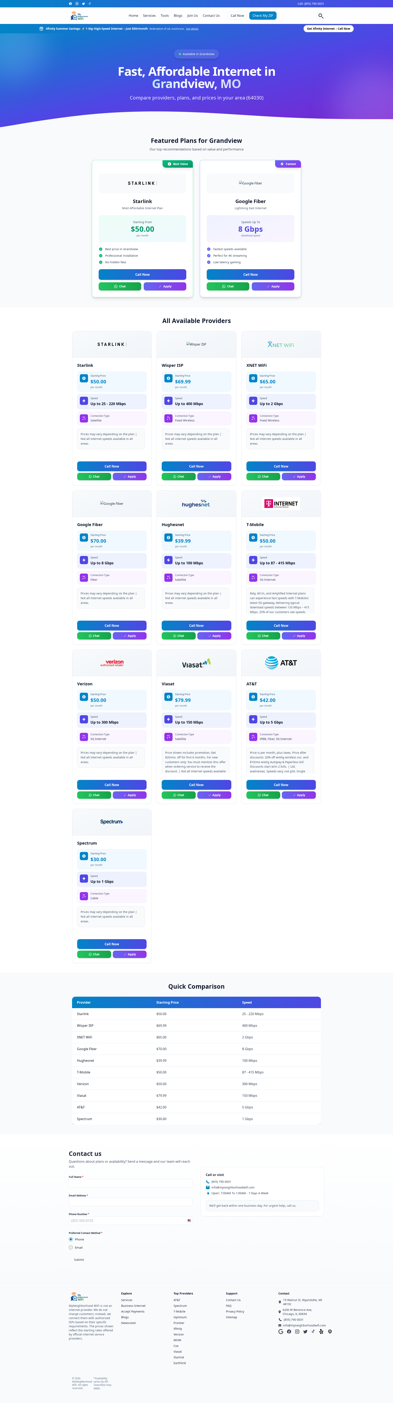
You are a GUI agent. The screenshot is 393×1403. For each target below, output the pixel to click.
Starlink (179, 1357)
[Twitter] (83, 3)
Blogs (178, 15)
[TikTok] (90, 3)
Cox (176, 1346)
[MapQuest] (330, 1331)
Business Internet (133, 1306)
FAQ (229, 1306)
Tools (165, 15)
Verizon (179, 1334)
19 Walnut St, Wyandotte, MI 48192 (302, 1302)
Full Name (76, 1177)
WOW (177, 1340)
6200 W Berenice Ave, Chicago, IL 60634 (297, 1312)
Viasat (178, 1351)
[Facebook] (70, 3)
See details (192, 28)
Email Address (78, 1195)
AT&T (177, 1300)
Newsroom (128, 1323)
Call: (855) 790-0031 (311, 4)
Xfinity (178, 1329)
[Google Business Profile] (280, 1331)
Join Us (192, 15)
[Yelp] (321, 1331)
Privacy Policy (235, 1311)
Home (133, 15)
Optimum (180, 1317)
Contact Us (211, 15)
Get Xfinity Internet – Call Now (328, 28)
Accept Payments (133, 1311)
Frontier (179, 1323)
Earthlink (180, 1363)
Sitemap (231, 1317)
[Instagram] (77, 3)
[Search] (320, 15)
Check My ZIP (263, 15)
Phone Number (79, 1214)
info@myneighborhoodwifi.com (232, 1187)
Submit (79, 1260)
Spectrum (180, 1306)
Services (149, 15)
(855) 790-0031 (294, 1320)
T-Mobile (179, 1311)
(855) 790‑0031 (221, 1182)
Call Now (237, 15)
